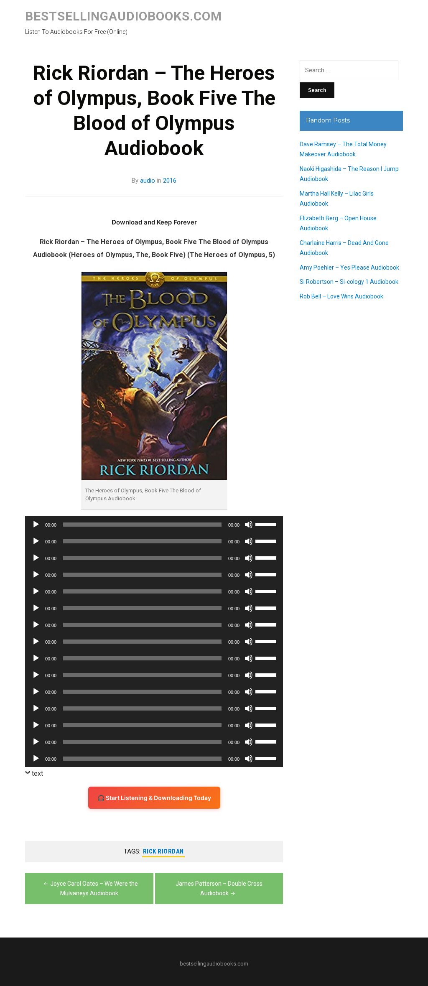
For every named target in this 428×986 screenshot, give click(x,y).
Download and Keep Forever (154, 222)
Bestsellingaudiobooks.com (123, 16)
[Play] (36, 524)
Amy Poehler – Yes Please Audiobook (349, 267)
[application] (154, 524)
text (37, 773)
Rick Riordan (163, 851)
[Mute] (249, 524)
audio (147, 180)
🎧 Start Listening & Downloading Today (154, 797)
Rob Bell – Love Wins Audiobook (341, 296)
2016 (169, 180)
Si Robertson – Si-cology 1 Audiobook (349, 281)
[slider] (267, 523)
